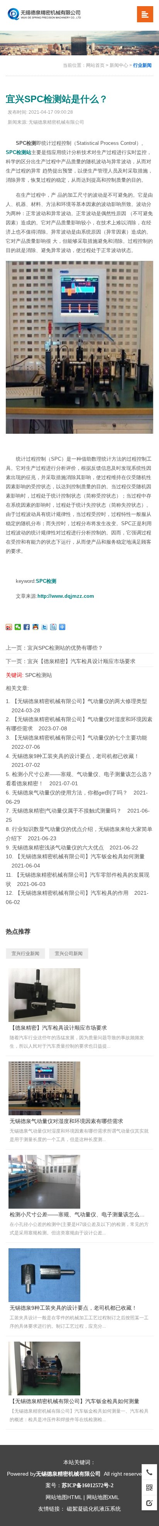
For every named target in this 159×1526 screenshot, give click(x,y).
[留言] (149, 1502)
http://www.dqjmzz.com (65, 596)
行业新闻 (142, 65)
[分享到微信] (18, 627)
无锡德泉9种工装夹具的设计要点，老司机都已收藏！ (75, 756)
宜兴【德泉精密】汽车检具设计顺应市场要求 (81, 661)
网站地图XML (102, 1497)
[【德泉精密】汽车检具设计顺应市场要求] (44, 994)
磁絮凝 (75, 1509)
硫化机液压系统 (102, 1509)
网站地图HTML (64, 1497)
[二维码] (149, 1487)
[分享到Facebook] (27, 627)
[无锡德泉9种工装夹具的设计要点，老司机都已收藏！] (44, 1274)
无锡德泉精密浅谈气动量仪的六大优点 (58, 847)
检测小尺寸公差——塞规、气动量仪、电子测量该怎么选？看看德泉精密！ (79, 1214)
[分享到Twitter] (44, 627)
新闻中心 (119, 65)
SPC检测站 (18, 152)
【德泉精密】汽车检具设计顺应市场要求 (58, 1028)
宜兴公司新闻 (69, 953)
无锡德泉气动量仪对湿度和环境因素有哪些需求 (66, 1121)
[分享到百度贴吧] (53, 627)
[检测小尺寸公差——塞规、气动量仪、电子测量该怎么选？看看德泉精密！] (44, 1181)
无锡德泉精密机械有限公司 (68, 1474)
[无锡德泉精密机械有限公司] (55, 15)
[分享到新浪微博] (9, 627)
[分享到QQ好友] (35, 627)
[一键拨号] (149, 1472)
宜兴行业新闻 (25, 953)
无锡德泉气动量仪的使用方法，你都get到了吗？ (70, 793)
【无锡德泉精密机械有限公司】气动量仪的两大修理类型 (79, 701)
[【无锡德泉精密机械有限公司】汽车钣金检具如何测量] (44, 1368)
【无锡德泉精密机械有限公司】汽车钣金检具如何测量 (80, 856)
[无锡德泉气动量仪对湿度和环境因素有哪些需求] (44, 1088)
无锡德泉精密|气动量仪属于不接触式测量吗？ (67, 811)
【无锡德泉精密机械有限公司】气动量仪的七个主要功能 (79, 738)
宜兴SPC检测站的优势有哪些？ (65, 648)
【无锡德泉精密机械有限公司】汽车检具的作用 (72, 893)
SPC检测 (46, 581)
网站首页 (95, 65)
